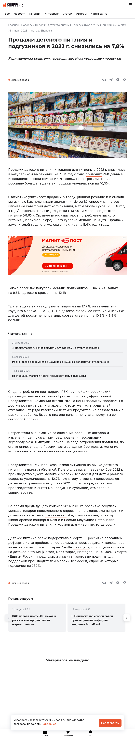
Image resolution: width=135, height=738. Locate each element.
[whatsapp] (118, 80)
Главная (13, 25)
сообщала (81, 547)
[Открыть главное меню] (130, 4)
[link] (67, 348)
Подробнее (48, 724)
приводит (94, 174)
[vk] (104, 80)
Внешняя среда (20, 79)
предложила (47, 556)
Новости (26, 25)
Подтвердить (110, 723)
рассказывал (56, 515)
